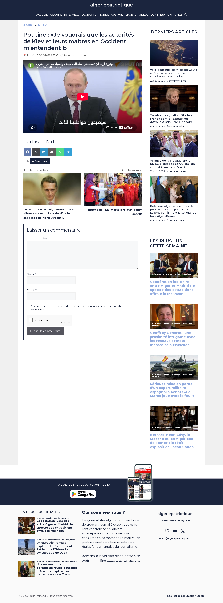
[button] (185, 15)
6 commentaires (176, 220)
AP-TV (42, 25)
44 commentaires (177, 126)
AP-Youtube (40, 161)
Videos (143, 14)
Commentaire (37, 238)
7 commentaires (176, 80)
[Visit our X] (182, 531)
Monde (103, 14)
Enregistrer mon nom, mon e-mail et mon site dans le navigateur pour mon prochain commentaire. (77, 308)
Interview (71, 14)
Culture (117, 14)
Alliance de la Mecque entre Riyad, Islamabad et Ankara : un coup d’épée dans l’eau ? (172, 164)
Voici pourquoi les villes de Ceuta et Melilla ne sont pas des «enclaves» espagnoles (173, 73)
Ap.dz (178, 14)
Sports (131, 14)
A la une (56, 14)
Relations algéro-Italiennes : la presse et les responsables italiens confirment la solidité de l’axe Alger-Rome (173, 211)
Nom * (31, 274)
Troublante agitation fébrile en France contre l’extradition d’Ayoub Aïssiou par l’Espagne (172, 119)
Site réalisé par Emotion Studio (186, 595)
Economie (89, 14)
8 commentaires (176, 171)
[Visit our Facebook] (167, 531)
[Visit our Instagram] (175, 531)
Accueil (42, 14)
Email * (32, 290)
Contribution (161, 14)
